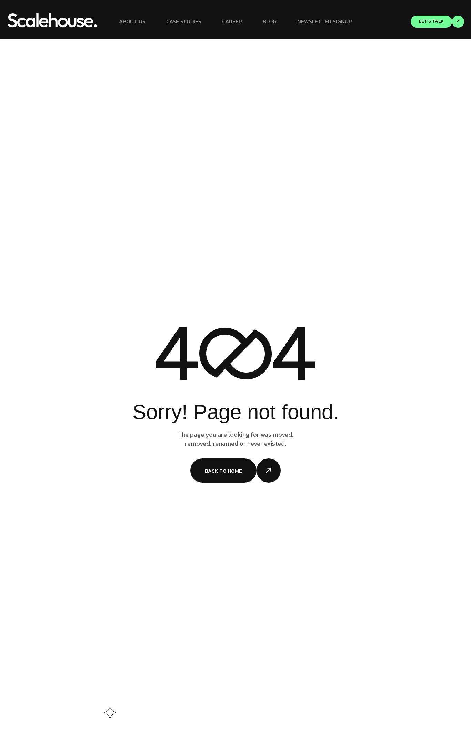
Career (232, 21)
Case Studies (183, 21)
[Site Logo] (52, 21)
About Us (132, 21)
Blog (270, 21)
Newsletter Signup (324, 21)
